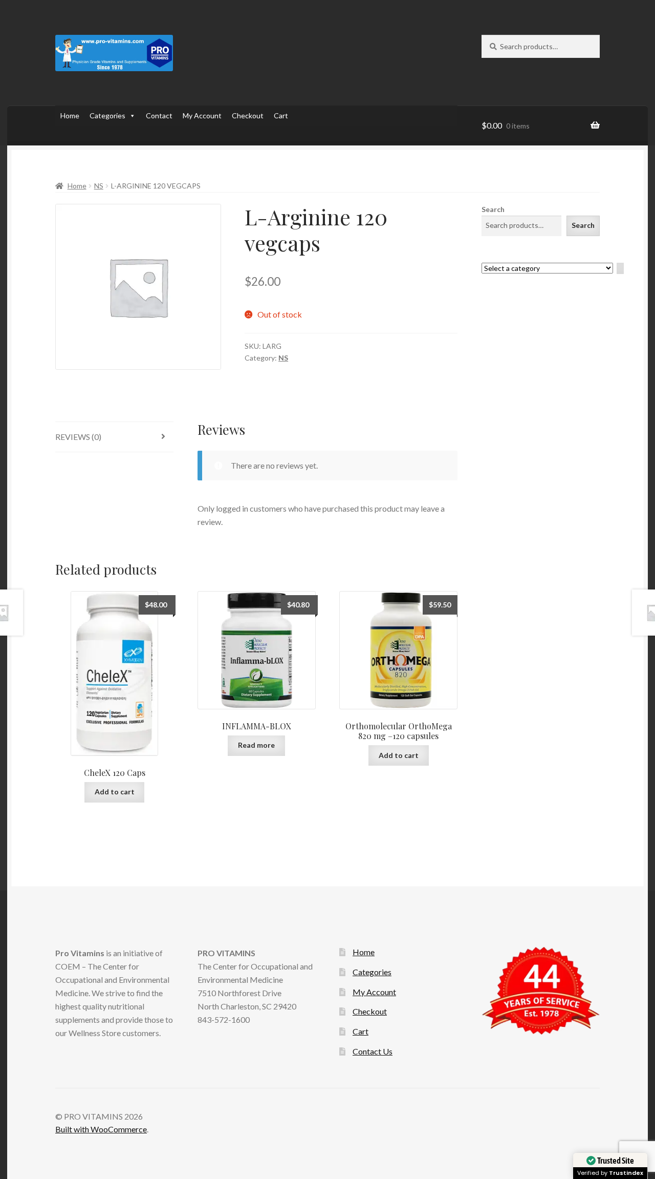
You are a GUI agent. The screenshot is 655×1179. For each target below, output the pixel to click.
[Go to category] (620, 269)
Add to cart (115, 791)
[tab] (114, 437)
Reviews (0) (78, 436)
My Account (202, 115)
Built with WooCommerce (101, 1129)
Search (493, 209)
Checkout (248, 115)
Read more (256, 745)
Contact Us (372, 1051)
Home (69, 115)
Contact (159, 115)
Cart (281, 115)
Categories (107, 115)
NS (98, 185)
